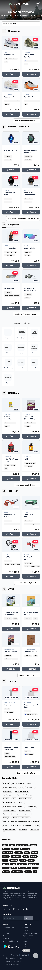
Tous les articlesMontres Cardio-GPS (22, 218)
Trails (5, 930)
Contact (25, 928)
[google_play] (27, 909)
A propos (25, 930)
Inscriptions (26, 938)
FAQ (20, 958)
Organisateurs (27, 936)
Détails (12, 74)
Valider (29, 918)
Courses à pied (8, 928)
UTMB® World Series (10, 941)
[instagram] (14, 909)
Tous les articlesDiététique (26, 485)
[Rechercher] (35, 955)
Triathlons (6, 933)
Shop (24, 944)
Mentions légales (9, 958)
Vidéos (25, 946)
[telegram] (23, 909)
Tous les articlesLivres (27, 675)
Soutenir (26, 950)
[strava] (18, 909)
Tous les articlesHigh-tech (26, 583)
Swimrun (6, 938)
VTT (4, 936)
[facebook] (5, 909)
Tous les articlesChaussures (25, 121)
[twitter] (9, 909)
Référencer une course (30, 933)
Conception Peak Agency (13, 961)
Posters (25, 941)
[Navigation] (4, 4)
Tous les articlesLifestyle (26, 773)
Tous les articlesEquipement (25, 314)
